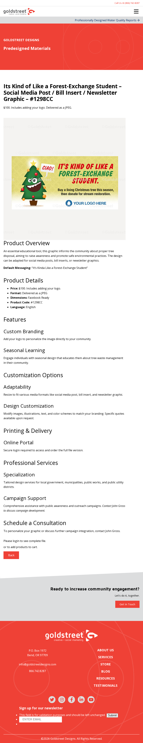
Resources (105, 678)
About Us (105, 650)
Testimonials (105, 685)
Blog (105, 671)
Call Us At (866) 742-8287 (127, 3)
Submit (112, 715)
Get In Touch (127, 604)
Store (105, 664)
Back (11, 555)
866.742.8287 (37, 671)
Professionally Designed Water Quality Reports (106, 20)
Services (105, 657)
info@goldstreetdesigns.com (37, 664)
